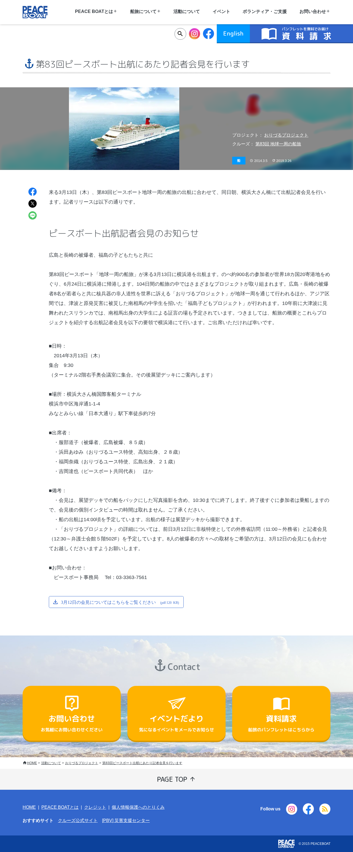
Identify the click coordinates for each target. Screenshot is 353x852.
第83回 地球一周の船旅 (278, 144)
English (233, 33)
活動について (186, 11)
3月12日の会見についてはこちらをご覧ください (120, 602)
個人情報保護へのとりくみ (138, 807)
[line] (32, 216)
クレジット (95, 807)
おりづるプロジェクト (286, 135)
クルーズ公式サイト (78, 820)
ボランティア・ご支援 (265, 11)
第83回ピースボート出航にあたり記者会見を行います (142, 763)
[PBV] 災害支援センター (126, 820)
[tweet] (32, 204)
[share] (32, 192)
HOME (32, 763)
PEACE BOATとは (60, 807)
